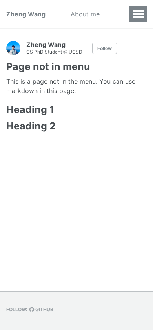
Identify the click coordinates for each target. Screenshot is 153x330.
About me (85, 14)
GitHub (43, 309)
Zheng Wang (26, 14)
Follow (104, 48)
